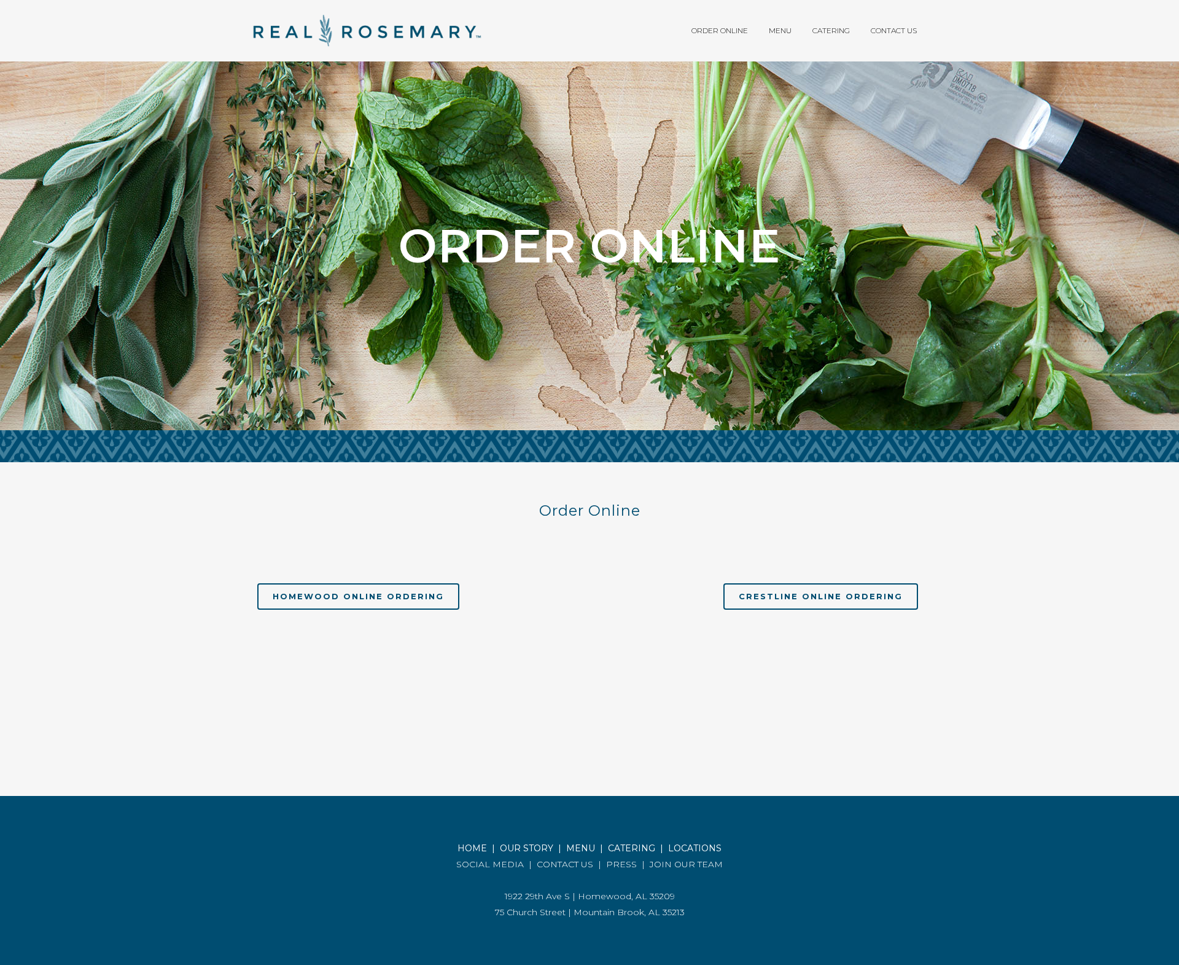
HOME (472, 848)
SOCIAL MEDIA (490, 864)
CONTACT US (565, 864)
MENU (580, 848)
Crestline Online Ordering (821, 596)
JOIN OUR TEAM (686, 864)
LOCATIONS (695, 848)
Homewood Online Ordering (358, 596)
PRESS (621, 864)
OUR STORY (526, 848)
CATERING (631, 848)
